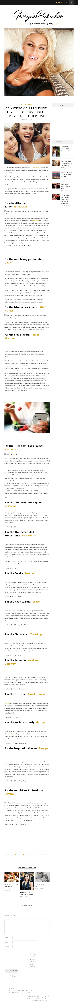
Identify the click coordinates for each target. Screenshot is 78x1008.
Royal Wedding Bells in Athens (65, 147)
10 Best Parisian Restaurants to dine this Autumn (67, 163)
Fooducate (11, 449)
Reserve (30, 573)
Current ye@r (8, 976)
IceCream (10, 506)
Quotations (7, 762)
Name (6, 937)
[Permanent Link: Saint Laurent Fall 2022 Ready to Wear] (56, 188)
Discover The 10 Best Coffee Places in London (11, 886)
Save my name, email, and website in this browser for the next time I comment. (33, 959)
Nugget (44, 748)
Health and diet (27, 104)
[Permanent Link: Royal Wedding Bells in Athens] (56, 156)
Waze (36, 601)
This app (7, 703)
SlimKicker (20, 206)
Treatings (36, 634)
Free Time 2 (28, 535)
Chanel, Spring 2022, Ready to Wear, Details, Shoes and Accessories (65, 199)
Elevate (9, 794)
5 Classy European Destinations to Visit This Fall (67, 174)
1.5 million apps (35, 168)
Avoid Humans (37, 694)
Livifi (10, 262)
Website (6, 947)
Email (6, 942)
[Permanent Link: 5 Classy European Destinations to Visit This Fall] (56, 179)
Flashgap (41, 722)
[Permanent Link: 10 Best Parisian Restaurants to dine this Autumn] (56, 165)
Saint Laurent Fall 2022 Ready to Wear (66, 186)
